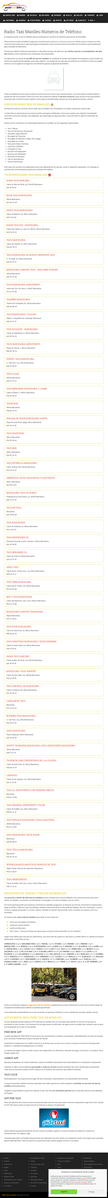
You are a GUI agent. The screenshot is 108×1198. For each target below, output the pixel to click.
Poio (58, 1164)
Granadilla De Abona (38, 1158)
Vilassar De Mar (9, 1176)
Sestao (6, 1167)
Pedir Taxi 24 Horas (9, 1195)
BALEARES (45, 15)
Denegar (91, 1192)
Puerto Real (88, 1167)
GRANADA (57, 15)
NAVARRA (22, 20)
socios (83, 1178)
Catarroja (34, 1167)
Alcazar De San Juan (37, 1164)
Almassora (34, 1173)
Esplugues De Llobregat (65, 1158)
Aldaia (33, 1161)
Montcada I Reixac (37, 1179)
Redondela (8, 1173)
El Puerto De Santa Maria (39, 1183)
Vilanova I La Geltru (63, 1161)
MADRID (22, 15)
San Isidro (34, 1176)
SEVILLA (68, 15)
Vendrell (33, 1170)
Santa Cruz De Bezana (11, 1183)
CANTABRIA (9, 20)
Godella (6, 1161)
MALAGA (79, 15)
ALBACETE (82, 20)
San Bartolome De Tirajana (13, 1179)
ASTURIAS (70, 20)
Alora (5, 1170)
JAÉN (101, 15)
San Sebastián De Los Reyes (93, 1164)
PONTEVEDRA (35, 20)
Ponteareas (87, 1158)
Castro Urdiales (89, 1161)
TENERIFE (90, 15)
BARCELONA (10, 15)
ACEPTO (64, 1192)
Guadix (6, 1158)
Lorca (59, 1167)
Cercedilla (7, 1186)
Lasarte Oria (8, 1164)
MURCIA (58, 20)
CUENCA (48, 20)
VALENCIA (33, 15)
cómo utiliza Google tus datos (78, 1182)
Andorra (33, 1186)
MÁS (91, 20)
